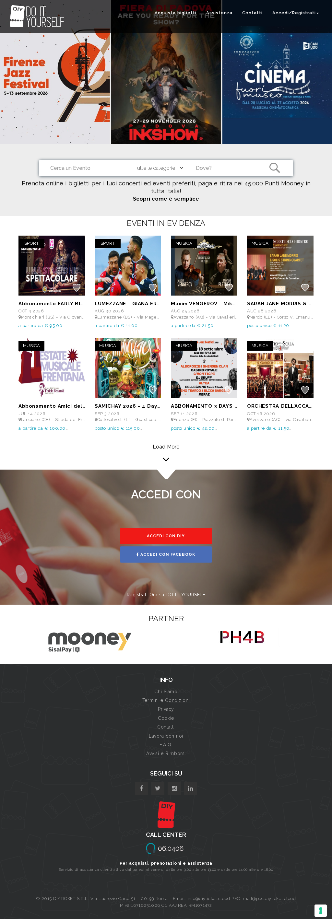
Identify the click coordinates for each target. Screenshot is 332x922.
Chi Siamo (165, 691)
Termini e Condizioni (166, 700)
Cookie (166, 718)
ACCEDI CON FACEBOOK (167, 554)
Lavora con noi (166, 736)
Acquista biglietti (175, 12)
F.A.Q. (166, 744)
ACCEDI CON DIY (166, 536)
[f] (141, 788)
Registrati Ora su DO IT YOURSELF (166, 594)
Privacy (166, 709)
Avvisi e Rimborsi (166, 753)
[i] (190, 788)
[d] (174, 788)
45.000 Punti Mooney (274, 183)
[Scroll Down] (166, 451)
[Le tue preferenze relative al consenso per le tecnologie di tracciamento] (320, 910)
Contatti (252, 12)
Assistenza (219, 12)
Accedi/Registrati (294, 12)
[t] (157, 788)
